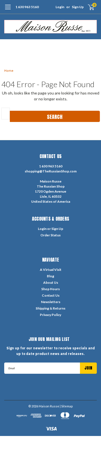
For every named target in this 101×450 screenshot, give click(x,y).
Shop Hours (50, 289)
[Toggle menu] (7, 10)
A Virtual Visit (50, 269)
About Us (50, 282)
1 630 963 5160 (27, 7)
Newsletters (50, 302)
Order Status (50, 235)
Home (8, 71)
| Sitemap (66, 406)
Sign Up (78, 7)
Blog (50, 276)
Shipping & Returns (50, 308)
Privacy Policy (50, 315)
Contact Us (50, 295)
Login (60, 7)
